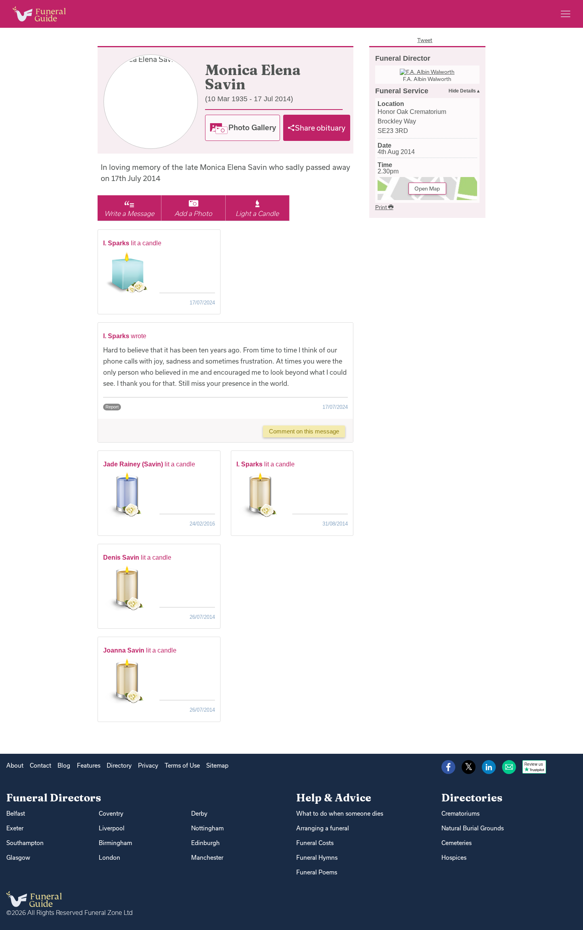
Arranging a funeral (322, 828)
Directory (119, 765)
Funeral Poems (316, 872)
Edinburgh (205, 843)
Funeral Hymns (317, 857)
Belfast (15, 813)
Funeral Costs (315, 843)
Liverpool (112, 828)
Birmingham (115, 843)
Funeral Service (401, 91)
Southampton (25, 843)
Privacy (148, 765)
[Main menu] (565, 14)
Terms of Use (182, 765)
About (14, 765)
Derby (199, 813)
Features (88, 765)
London (109, 857)
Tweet (424, 40)
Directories (471, 797)
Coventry (111, 813)
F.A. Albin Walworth (427, 79)
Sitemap (217, 765)
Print (381, 207)
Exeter (14, 828)
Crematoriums (460, 813)
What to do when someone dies (339, 813)
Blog (64, 765)
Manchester (207, 857)
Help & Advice (333, 797)
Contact (40, 765)
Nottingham (207, 828)
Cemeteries (456, 843)
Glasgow (18, 857)
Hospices (453, 857)
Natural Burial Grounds (472, 828)
